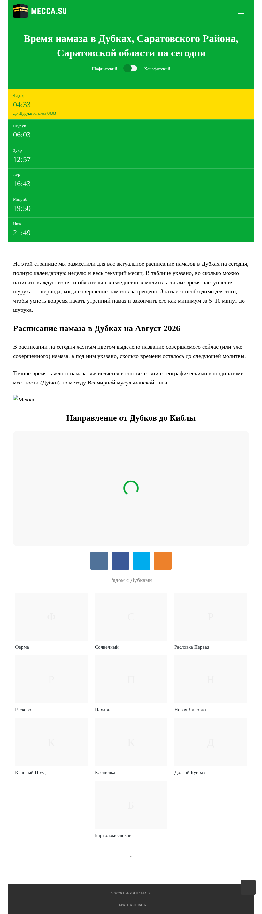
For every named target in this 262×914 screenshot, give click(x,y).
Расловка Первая (191, 647)
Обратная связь (131, 905)
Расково (23, 709)
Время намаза (39, 11)
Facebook (120, 561)
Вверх (249, 887)
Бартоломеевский (113, 835)
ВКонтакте (99, 561)
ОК (163, 561)
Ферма (22, 647)
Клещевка (105, 772)
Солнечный (107, 647)
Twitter (141, 561)
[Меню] (241, 11)
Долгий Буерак (189, 772)
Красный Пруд (30, 772)
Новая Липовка (190, 709)
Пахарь (102, 709)
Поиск (226, 11)
